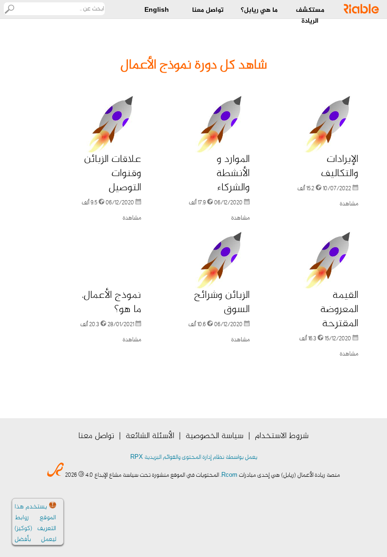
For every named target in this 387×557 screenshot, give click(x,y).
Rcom (229, 475)
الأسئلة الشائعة (150, 436)
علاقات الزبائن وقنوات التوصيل (112, 174)
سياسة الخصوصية (214, 436)
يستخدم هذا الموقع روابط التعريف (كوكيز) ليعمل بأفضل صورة (35, 528)
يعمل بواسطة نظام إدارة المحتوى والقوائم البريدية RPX (193, 457)
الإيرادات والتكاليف (339, 167)
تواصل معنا (96, 436)
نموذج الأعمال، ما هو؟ (111, 303)
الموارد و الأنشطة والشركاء (233, 174)
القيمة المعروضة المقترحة (339, 310)
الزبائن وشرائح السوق (222, 303)
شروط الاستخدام (282, 436)
